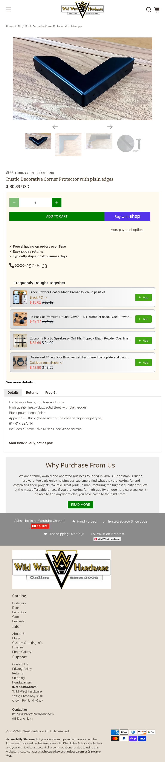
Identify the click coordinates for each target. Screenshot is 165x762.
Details (13, 393)
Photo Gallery (21, 652)
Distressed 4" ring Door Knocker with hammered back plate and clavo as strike (81, 357)
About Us (18, 634)
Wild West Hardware (30, 731)
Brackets (18, 621)
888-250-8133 (31, 265)
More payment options (127, 230)
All (19, 26)
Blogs (16, 638)
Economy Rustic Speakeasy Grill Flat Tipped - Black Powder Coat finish (80, 338)
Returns (32, 393)
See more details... (20, 382)
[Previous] (55, 126)
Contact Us (20, 664)
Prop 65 (51, 393)
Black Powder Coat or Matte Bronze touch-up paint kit (67, 292)
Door (15, 607)
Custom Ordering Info (27, 643)
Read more (80, 505)
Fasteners (19, 603)
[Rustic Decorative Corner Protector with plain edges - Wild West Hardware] (82, 78)
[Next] (110, 126)
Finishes (17, 647)
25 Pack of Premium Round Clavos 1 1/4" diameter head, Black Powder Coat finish (81, 317)
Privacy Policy (22, 669)
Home (9, 26)
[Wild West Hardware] (82, 10)
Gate (15, 617)
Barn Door (19, 612)
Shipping (18, 678)
